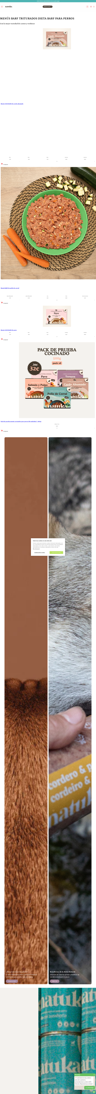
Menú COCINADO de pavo (9, 330)
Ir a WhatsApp (90, 1087)
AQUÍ (58, 1)
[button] (2, 7)
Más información (36, 548)
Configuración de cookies (39, 552)
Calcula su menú (47, 6)
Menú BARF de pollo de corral (10, 288)
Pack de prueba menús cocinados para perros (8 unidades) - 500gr (21, 421)
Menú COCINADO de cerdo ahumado (12, 104)
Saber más (54, 981)
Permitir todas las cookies (56, 552)
